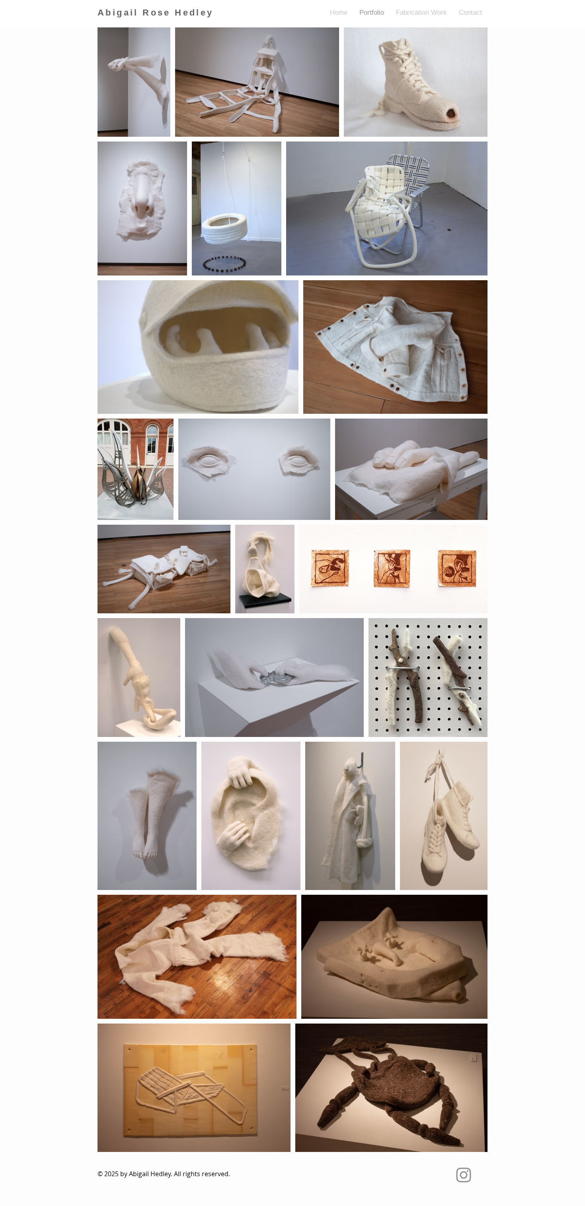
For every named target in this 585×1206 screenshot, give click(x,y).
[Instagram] (464, 1175)
